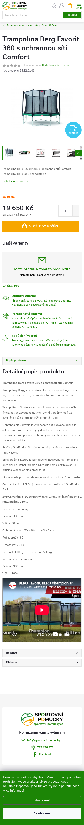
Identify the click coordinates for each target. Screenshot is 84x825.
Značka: (11, 286)
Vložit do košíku (44, 226)
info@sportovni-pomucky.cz (45, 740)
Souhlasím (42, 813)
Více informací (13, 790)
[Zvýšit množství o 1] (75, 208)
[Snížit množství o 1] (75, 213)
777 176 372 (45, 747)
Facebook (45, 754)
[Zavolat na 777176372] (54, 5)
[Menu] (78, 5)
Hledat (72, 15)
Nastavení (42, 800)
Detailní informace (13, 181)
